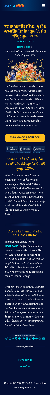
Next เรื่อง (25, 366)
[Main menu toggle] (43, 6)
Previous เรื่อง (25, 360)
